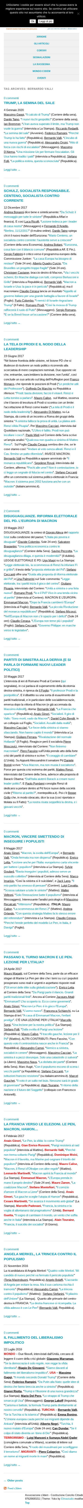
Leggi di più (45, 21)
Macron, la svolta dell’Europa (40, 853)
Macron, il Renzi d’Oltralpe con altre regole (31, 1168)
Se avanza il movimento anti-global (51, 1201)
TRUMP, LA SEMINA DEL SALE (29, 103)
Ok (32, 21)
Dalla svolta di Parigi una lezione (42, 1029)
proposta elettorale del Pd (48, 569)
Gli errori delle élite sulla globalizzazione (31, 987)
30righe (41, 37)
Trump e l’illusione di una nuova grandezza (50, 1391)
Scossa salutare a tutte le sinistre (26, 890)
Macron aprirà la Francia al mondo (54, 1173)
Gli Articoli (41, 43)
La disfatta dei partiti (51, 1062)
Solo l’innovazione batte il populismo (38, 894)
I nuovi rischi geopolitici (36, 119)
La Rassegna (41, 64)
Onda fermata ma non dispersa (31, 857)
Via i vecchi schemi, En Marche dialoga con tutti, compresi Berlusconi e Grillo (41, 277)
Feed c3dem (15, 1488)
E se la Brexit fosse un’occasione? (26, 314)
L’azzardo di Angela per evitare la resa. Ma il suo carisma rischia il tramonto (41, 1284)
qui (64, 681)
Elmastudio (67, 1498)
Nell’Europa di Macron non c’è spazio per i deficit (35, 616)
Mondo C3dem (41, 71)
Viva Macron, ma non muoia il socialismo (48, 765)
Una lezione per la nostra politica (33, 1024)
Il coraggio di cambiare (61, 755)
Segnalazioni (41, 57)
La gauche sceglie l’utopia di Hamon (37, 1196)
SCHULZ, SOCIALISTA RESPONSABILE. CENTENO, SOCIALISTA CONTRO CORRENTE (37, 195)
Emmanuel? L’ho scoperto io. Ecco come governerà (37, 1001)
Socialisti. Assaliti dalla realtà (52, 723)
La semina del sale (16, 133)
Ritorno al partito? (24, 792)
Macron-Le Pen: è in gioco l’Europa (44, 1006)
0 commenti (11, 98)
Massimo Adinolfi (14, 709)
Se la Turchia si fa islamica (21, 1414)
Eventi (41, 78)
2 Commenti (11, 511)
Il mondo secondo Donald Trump (34, 1377)
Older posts (13, 1480)
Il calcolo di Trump (37, 114)
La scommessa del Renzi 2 (31, 908)
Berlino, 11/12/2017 (17, 230)
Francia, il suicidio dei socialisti (24, 1224)
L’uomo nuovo (32, 1010)
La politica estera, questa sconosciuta (35, 161)
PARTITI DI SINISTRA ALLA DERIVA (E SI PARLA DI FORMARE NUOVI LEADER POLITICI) (37, 664)
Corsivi (41, 50)
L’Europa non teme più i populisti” (53, 620)
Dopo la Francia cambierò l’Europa (52, 602)
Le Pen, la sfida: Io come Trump (43, 1140)
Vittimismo (24, 904)
